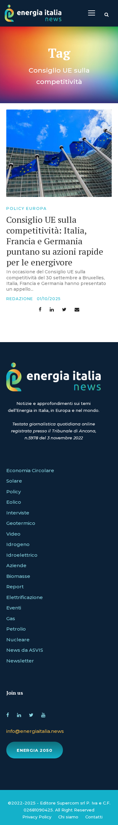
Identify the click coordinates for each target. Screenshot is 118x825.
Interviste (17, 513)
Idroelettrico (21, 555)
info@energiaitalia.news (35, 731)
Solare (14, 481)
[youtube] (43, 714)
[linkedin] (19, 714)
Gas (10, 618)
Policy (13, 492)
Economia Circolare (30, 470)
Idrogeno (18, 544)
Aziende (16, 565)
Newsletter (20, 661)
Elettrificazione (24, 597)
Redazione (19, 298)
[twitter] (31, 714)
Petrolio (16, 629)
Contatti (94, 816)
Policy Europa (26, 208)
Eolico (13, 502)
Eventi (13, 608)
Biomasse (18, 576)
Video (13, 534)
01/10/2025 (49, 298)
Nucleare (18, 640)
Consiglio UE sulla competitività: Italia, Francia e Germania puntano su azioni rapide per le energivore (54, 241)
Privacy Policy (36, 816)
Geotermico (20, 523)
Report (15, 587)
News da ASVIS (24, 650)
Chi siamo (68, 816)
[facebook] (7, 714)
